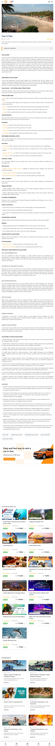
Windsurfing (6, 133)
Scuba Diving (6, 130)
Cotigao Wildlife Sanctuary (9, 173)
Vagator (5, 107)
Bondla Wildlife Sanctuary (9, 175)
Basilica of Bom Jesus (8, 153)
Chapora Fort (6, 149)
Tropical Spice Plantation (9, 247)
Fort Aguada (6, 146)
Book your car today (9, 459)
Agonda (5, 112)
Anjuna (4, 102)
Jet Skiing (5, 128)
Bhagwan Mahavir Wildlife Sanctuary (12, 169)
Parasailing (5, 125)
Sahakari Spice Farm (8, 244)
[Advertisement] (27, 487)
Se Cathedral (6, 155)
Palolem (5, 109)
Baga (4, 98)
